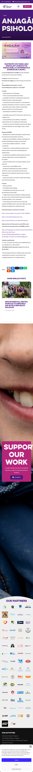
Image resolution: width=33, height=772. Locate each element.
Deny (16, 764)
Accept (16, 760)
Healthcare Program (7, 742)
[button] (30, 746)
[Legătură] (16, 306)
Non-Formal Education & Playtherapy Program (15, 740)
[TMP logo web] (7, 6)
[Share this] (13, 268)
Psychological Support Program (10, 738)
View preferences (16, 769)
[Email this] (9, 268)
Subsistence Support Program (10, 736)
